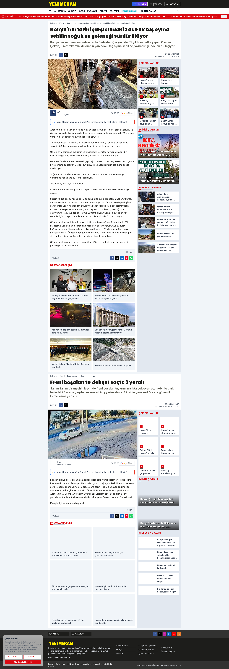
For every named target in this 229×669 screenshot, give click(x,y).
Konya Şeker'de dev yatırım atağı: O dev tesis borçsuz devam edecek (125, 16)
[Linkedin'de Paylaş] (122, 258)
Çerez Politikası (146, 653)
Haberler (53, 23)
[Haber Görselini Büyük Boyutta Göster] (92, 84)
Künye (119, 649)
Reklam (119, 653)
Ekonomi (92, 11)
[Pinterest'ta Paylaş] (126, 258)
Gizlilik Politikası (146, 649)
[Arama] (179, 11)
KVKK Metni (167, 647)
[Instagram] (164, 634)
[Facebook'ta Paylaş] (61, 55)
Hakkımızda (122, 645)
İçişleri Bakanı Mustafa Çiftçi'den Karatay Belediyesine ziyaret (51, 16)
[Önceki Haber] (222, 16)
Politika (114, 11)
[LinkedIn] (169, 634)
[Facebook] (155, 634)
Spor (82, 11)
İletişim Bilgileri (168, 651)
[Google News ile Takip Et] (127, 113)
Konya (62, 11)
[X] (160, 634)
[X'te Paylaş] (66, 55)
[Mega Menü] (50, 11)
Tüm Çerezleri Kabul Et (23, 662)
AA (63, 113)
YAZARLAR (79, 634)
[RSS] (179, 634)
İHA (64, 463)
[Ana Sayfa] (55, 11)
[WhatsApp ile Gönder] (131, 258)
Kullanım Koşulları (147, 645)
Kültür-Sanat (148, 11)
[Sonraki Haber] (225, 16)
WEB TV (56, 634)
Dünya (103, 11)
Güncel (72, 11)
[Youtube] (174, 634)
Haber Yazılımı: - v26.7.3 (159, 665)
